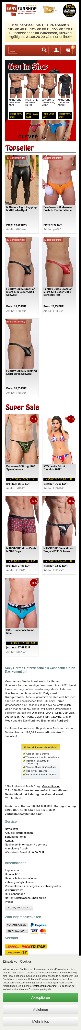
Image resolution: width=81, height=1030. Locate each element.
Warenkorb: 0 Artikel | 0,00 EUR (24, 852)
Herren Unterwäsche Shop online (25, 897)
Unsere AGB (12, 874)
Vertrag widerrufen (18, 907)
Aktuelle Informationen (19, 832)
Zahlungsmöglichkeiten (19, 882)
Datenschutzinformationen (21, 878)
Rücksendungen (15, 893)
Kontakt (9, 840)
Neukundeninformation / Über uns (26, 844)
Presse (9, 901)
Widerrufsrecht (14, 889)
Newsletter (11, 828)
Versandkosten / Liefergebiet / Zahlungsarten (33, 886)
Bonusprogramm (15, 836)
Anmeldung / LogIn (17, 848)
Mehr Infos (40, 1022)
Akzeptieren (40, 998)
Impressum (12, 870)
